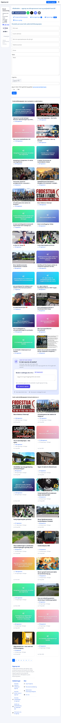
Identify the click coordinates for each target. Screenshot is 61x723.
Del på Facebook (20, 13)
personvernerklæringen (39, 87)
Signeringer (51, 17)
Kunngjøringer (37, 17)
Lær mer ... (7, 24)
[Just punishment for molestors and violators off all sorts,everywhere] (23, 281)
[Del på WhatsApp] (28, 12)
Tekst (13, 54)
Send (14, 93)
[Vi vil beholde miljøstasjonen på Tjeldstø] (23, 345)
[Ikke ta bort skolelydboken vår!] (23, 134)
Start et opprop (51, 2)
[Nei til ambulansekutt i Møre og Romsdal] (47, 134)
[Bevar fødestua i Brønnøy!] (47, 197)
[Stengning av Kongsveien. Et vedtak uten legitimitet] (23, 156)
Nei (18, 89)
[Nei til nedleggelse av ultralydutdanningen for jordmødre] (23, 324)
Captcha (14, 77)
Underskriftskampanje (21, 17)
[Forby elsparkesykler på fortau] (47, 240)
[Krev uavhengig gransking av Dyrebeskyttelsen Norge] (47, 302)
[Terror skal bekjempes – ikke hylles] (47, 113)
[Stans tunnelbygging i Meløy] (47, 219)
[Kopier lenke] (39, 12)
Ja (14, 89)
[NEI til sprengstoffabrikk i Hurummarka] (47, 324)
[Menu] (58, 2)
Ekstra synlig (18, 20)
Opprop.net (4, 2)
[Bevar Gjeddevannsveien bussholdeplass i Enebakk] (23, 260)
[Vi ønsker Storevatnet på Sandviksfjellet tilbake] (47, 156)
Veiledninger (16, 681)
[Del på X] (31, 12)
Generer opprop (23, 386)
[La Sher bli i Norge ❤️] (23, 240)
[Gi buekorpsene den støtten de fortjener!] (23, 198)
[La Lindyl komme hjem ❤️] (23, 302)
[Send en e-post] (35, 12)
